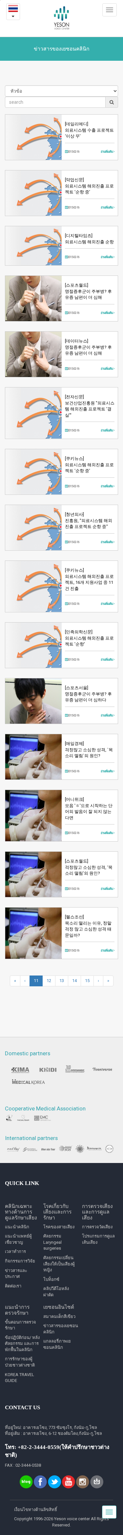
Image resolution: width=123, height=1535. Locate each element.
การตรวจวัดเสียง (97, 1226)
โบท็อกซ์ (51, 1279)
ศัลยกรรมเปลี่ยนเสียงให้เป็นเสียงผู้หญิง (59, 1263)
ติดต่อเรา (13, 1285)
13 (61, 980)
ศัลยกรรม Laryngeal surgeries (52, 1242)
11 (36, 980)
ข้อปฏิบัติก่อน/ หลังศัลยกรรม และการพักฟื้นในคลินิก (22, 1343)
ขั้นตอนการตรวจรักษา (20, 1325)
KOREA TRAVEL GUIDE (19, 1377)
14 (74, 980)
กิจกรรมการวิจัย (20, 1261)
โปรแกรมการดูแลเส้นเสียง (98, 1239)
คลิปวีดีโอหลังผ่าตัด (56, 1291)
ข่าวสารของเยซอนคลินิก (60, 1328)
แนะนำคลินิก (17, 1226)
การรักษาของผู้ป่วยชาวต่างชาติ (20, 1362)
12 (49, 980)
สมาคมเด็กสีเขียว (59, 1316)
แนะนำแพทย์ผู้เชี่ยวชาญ (18, 1239)
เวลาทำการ (15, 1251)
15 (87, 980)
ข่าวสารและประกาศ (16, 1273)
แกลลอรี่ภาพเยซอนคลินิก (57, 1344)
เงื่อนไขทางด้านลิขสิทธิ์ (35, 1509)
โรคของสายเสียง (58, 1226)
